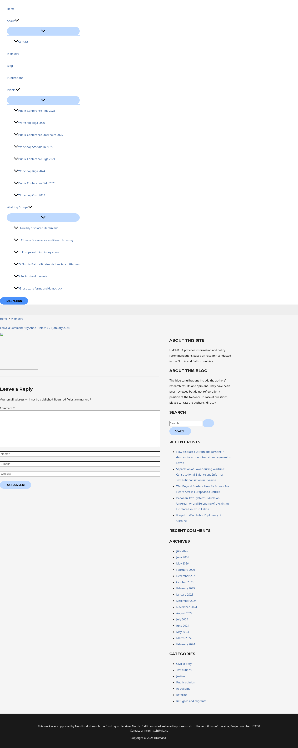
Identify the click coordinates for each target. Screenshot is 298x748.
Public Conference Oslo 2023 (36, 183)
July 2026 (182, 551)
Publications (15, 78)
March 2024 (183, 638)
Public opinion (185, 682)
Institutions (184, 670)
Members (13, 54)
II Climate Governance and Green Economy (45, 240)
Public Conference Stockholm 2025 (40, 135)
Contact (23, 42)
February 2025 (185, 588)
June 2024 (182, 626)
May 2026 (182, 563)
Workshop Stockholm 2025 (35, 147)
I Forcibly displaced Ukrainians (38, 228)
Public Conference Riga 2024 (36, 159)
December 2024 (186, 601)
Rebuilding (183, 689)
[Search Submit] (208, 423)
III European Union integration (38, 252)
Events (11, 90)
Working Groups (17, 207)
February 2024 (185, 644)
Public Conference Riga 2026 (36, 111)
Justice (180, 676)
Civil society (184, 664)
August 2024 (184, 613)
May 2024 (182, 632)
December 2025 (186, 576)
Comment (7, 408)
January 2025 (184, 594)
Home (10, 9)
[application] (17, 21)
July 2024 (182, 619)
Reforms (181, 695)
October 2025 (184, 582)
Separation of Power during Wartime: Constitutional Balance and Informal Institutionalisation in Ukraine (200, 474)
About (11, 21)
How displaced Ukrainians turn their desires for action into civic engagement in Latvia (203, 457)
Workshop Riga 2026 (31, 123)
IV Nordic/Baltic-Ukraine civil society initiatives (49, 264)
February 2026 (185, 570)
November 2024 (186, 607)
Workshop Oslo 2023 (31, 195)
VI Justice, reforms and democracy (40, 288)
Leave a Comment (11, 328)
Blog (10, 66)
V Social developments (32, 276)
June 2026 (182, 557)
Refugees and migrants (191, 701)
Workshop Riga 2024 (31, 171)
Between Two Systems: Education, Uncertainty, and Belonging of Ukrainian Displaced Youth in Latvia (202, 503)
